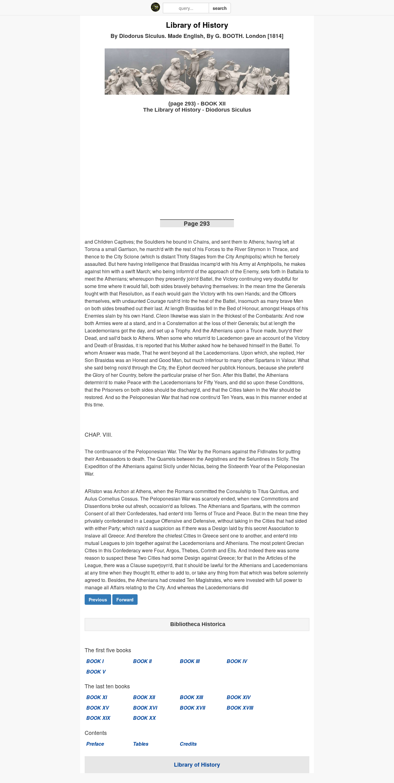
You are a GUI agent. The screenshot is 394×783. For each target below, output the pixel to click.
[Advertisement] (197, 168)
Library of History (197, 25)
